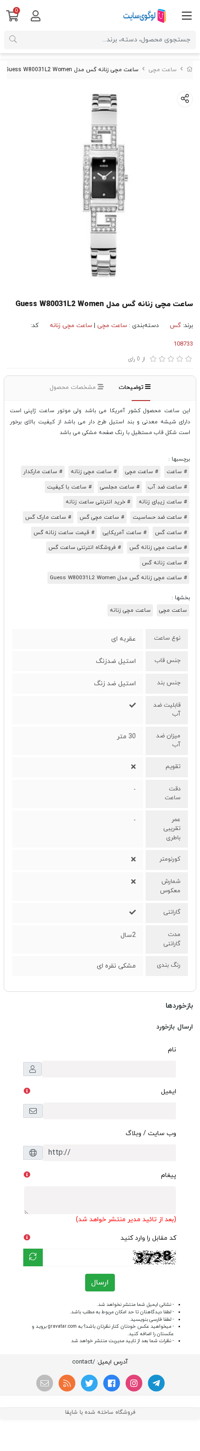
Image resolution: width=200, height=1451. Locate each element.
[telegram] (156, 1383)
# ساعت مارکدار (42, 471)
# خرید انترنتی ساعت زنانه (98, 502)
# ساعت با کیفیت (69, 487)
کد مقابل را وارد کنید (148, 1238)
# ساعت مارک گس (48, 517)
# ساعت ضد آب (167, 487)
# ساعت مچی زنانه (94, 471)
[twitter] (89, 1383)
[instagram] (134, 1383)
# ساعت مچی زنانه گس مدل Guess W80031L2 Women (118, 578)
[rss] (67, 1383)
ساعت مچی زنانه (71, 325)
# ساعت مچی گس (102, 517)
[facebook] (111, 1383)
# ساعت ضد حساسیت (160, 517)
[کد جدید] (33, 1257)
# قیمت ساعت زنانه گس (63, 532)
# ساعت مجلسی (120, 487)
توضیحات (132, 387)
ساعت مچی (162, 70)
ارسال (100, 1282)
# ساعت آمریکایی (125, 532)
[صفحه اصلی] (190, 70)
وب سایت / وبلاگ (151, 1133)
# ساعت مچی (141, 471)
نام (172, 1049)
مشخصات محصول (74, 387)
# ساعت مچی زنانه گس (158, 547)
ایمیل (168, 1091)
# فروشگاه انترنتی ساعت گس (84, 547)
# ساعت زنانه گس (164, 563)
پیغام (168, 1175)
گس (175, 325)
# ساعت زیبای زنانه (163, 502)
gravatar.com (62, 1326)
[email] (44, 1383)
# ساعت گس (171, 532)
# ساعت (177, 471)
